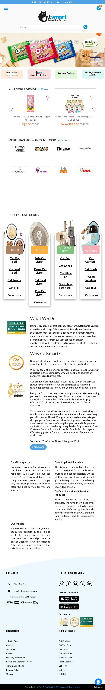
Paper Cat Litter (66, 661)
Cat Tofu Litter (65, 653)
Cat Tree (63, 670)
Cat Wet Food (65, 645)
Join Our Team (12, 641)
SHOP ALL (43, 89)
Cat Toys (63, 666)
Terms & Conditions (15, 666)
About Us (10, 645)
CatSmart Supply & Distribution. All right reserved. (60, 687)
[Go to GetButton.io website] (98, 687)
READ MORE (38, 447)
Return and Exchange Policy (19, 661)
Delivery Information (15, 657)
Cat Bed (62, 674)
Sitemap (9, 674)
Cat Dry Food (65, 641)
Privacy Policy (12, 670)
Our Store (10, 649)
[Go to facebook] (98, 681)
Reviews (10, 653)
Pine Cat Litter (65, 657)
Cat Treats (63, 649)
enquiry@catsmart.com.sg (25, 591)
